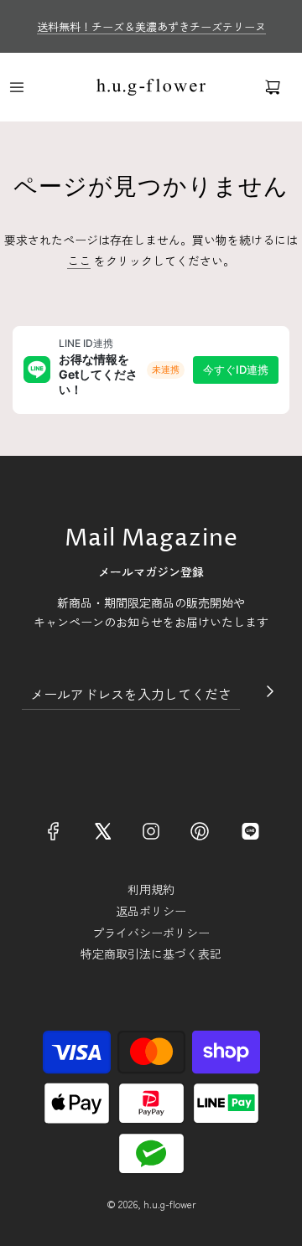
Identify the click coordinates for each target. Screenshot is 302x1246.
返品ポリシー (151, 910)
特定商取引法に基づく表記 (151, 953)
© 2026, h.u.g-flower (151, 1204)
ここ (79, 260)
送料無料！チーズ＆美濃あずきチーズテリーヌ (151, 26)
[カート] (272, 87)
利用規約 (151, 889)
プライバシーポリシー (151, 932)
